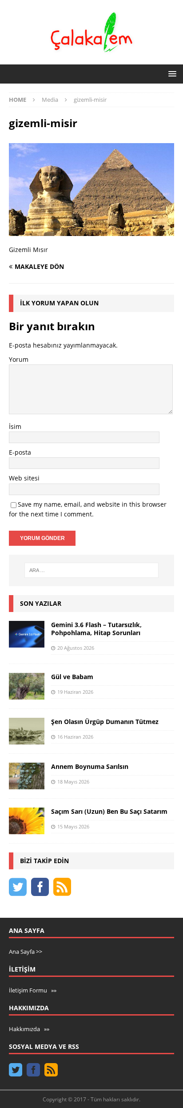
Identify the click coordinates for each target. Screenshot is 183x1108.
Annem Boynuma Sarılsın (89, 766)
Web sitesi (24, 478)
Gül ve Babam (72, 676)
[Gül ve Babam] (26, 686)
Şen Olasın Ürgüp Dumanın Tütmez (105, 721)
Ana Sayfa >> (25, 952)
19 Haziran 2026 (75, 691)
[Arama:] (91, 570)
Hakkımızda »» (29, 1029)
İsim (15, 426)
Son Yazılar (40, 603)
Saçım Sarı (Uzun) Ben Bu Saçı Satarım (109, 811)
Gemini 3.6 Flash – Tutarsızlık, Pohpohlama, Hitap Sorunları (96, 628)
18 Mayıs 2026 (73, 781)
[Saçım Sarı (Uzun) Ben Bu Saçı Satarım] (26, 821)
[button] (171, 73)
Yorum (18, 359)
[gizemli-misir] (91, 231)
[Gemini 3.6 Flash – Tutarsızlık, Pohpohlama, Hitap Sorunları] (26, 634)
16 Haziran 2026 (75, 736)
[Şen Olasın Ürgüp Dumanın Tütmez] (26, 731)
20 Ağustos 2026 (75, 647)
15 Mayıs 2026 (73, 826)
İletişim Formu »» (32, 990)
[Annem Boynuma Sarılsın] (26, 776)
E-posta (20, 452)
